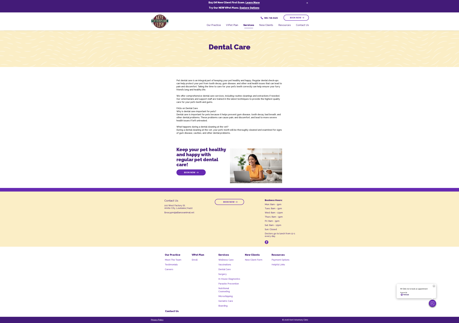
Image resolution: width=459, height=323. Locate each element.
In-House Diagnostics (229, 279)
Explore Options (249, 7)
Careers (169, 269)
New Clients (252, 254)
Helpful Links (278, 264)
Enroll (195, 260)
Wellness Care (226, 260)
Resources (278, 254)
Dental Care (224, 269)
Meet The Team (173, 260)
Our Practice (172, 254)
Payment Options (280, 260)
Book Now (295, 17)
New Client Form (253, 260)
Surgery (222, 274)
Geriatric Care (225, 301)
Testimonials (171, 264)
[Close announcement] (307, 3)
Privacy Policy (157, 320)
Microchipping (225, 296)
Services (223, 254)
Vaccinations (224, 264)
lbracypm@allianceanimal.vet (179, 212)
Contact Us (172, 311)
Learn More (253, 2)
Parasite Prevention (228, 283)
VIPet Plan (198, 254)
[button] (432, 303)
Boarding (223, 305)
